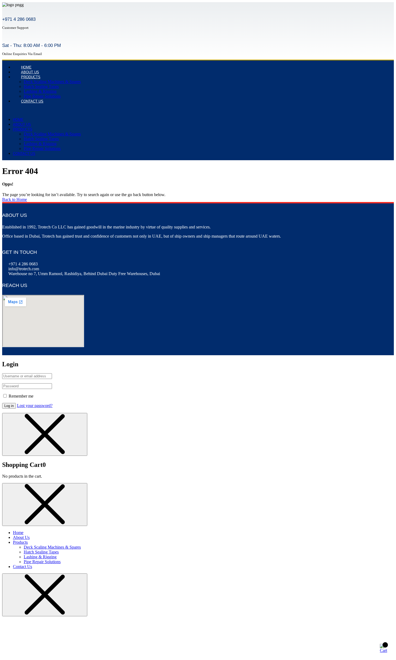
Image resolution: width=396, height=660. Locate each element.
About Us (22, 124)
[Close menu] (44, 434)
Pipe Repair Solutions (42, 148)
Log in (9, 406)
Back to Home (14, 199)
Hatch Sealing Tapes (41, 86)
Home (18, 120)
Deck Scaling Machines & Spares (52, 81)
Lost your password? (35, 405)
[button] (111, 110)
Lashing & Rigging (40, 91)
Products (30, 77)
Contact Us (32, 101)
